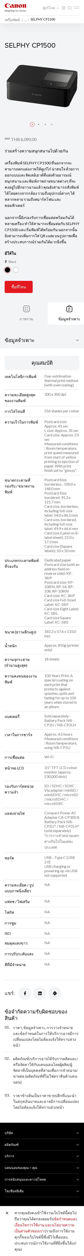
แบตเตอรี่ (12, 716)
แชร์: (10, 993)
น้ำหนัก (11, 645)
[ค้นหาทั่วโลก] (69, 8)
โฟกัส (9, 912)
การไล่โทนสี (15, 411)
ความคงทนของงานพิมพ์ (21, 679)
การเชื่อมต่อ (14, 757)
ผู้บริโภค (49, 8)
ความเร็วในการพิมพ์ (21, 422)
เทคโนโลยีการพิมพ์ (20, 376)
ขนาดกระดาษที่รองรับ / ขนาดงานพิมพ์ (19, 486)
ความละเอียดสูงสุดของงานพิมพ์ (20, 397)
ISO (8, 933)
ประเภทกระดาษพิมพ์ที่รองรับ (22, 563)
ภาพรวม (26, 319)
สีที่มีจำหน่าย (15, 964)
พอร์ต (9, 858)
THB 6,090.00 (23, 139)
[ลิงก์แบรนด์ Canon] (15, 7)
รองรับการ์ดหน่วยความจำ (19, 789)
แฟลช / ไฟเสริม (17, 901)
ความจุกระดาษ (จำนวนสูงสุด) (17, 662)
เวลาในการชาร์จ (18, 734)
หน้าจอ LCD (14, 768)
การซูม (10, 923)
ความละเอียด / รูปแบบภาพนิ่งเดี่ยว (19, 888)
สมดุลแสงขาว (16, 943)
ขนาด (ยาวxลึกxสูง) (20, 632)
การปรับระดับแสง (19, 954)
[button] (32, 124)
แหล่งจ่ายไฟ (14, 813)
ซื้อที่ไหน (18, 287)
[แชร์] (25, 993)
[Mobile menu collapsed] (76, 7)
